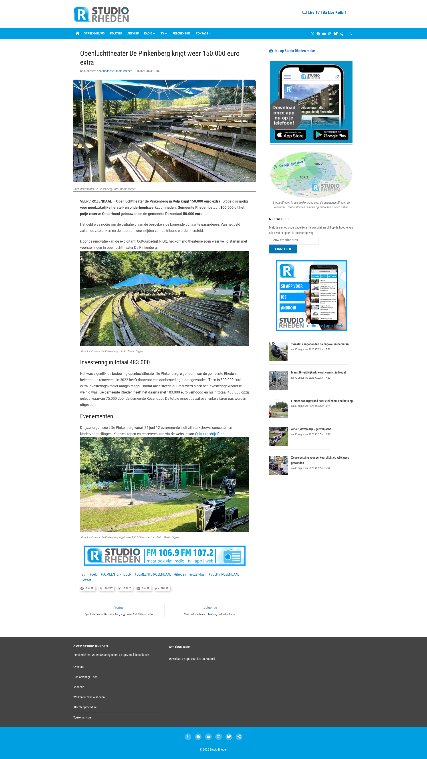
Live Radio (335, 12)
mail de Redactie (139, 655)
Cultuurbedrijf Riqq (209, 434)
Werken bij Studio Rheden (89, 697)
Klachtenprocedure (85, 707)
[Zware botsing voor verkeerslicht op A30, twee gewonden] (278, 473)
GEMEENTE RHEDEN (117, 574)
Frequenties (182, 33)
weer (87, 580)
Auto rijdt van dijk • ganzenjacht (311, 429)
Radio (148, 33)
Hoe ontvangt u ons (85, 677)
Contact (202, 33)
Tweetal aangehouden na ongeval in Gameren (320, 344)
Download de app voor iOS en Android (192, 659)
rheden (181, 574)
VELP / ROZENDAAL (225, 574)
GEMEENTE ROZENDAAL (154, 574)
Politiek (116, 33)
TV (162, 33)
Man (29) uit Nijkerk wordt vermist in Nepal (318, 372)
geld (94, 574)
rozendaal (198, 574)
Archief (133, 33)
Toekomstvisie (82, 717)
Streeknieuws (94, 33)
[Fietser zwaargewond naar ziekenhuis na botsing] (278, 417)
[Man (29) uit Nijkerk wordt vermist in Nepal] (278, 388)
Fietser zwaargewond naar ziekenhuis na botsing (322, 401)
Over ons (78, 667)
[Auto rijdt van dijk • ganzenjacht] (278, 445)
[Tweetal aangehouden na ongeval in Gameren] (278, 360)
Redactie (78, 687)
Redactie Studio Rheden (117, 71)
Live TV (313, 12)
